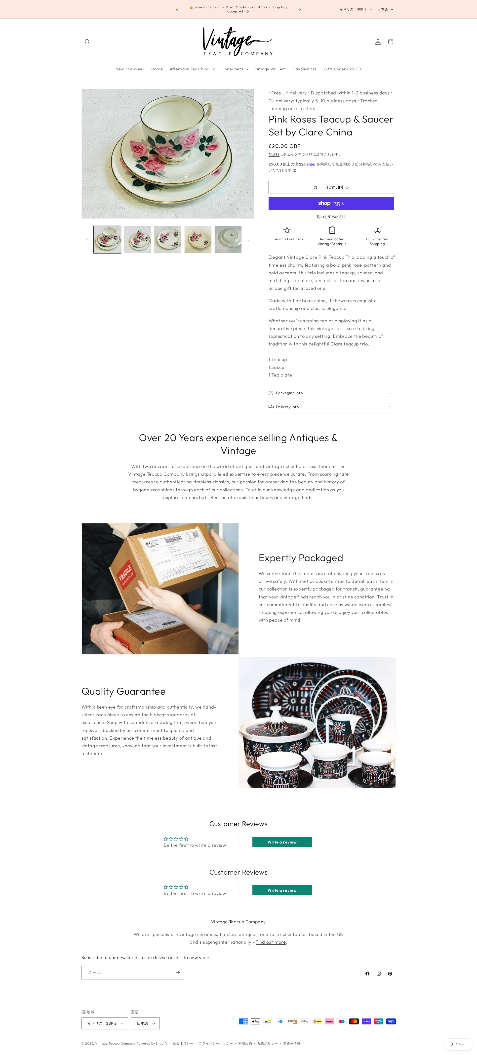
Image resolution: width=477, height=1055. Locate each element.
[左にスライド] (86, 239)
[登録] (177, 972)
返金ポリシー (183, 1043)
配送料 (274, 154)
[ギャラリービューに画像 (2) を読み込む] (137, 239)
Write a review (282, 842)
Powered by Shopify (152, 1043)
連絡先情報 (291, 1043)
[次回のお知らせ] (300, 9)
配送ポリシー (267, 1043)
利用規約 (245, 1043)
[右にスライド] (248, 239)
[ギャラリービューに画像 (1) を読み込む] (107, 239)
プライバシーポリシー (216, 1043)
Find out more (271, 942)
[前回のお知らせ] (176, 9)
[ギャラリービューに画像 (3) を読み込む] (167, 239)
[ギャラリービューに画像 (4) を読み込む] (198, 239)
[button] (87, 42)
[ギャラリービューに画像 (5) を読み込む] (228, 239)
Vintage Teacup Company (115, 1043)
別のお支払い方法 (331, 216)
